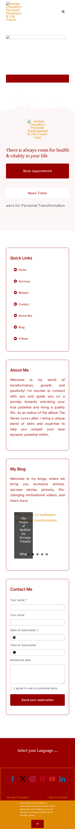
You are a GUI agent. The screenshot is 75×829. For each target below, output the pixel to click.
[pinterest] (42, 779)
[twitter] (23, 779)
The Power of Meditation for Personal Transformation (30, 530)
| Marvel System (58, 797)
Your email (17, 615)
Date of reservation (24, 630)
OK (37, 824)
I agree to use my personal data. (36, 688)
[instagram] (33, 779)
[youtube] (52, 779)
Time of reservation (23, 645)
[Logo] (14, 4)
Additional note (20, 660)
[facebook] (13, 779)
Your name (18, 600)
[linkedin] (62, 779)
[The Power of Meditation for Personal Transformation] (37, 535)
